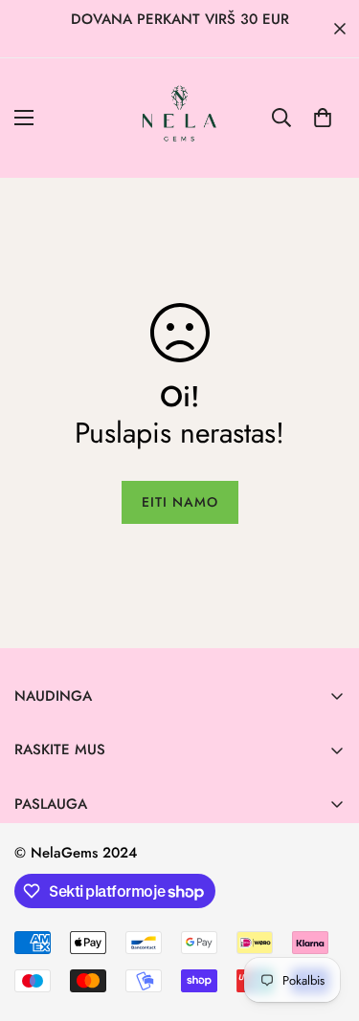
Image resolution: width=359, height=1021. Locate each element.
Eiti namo (180, 501)
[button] (323, 118)
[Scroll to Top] (324, 920)
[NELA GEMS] (179, 118)
